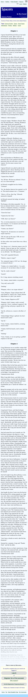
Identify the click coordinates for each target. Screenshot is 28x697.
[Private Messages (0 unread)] (18, 4)
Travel (19, 25)
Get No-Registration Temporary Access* (14, 684)
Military (15, 25)
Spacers (21, 1)
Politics (10, 25)
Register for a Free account (14, 678)
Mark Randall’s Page (13, 692)
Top (6, 692)
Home (2, 1)
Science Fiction (9, 23)
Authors (7, 1)
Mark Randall (14, 1)
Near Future (21, 23)
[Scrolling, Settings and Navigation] (26, 1)
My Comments (22, 692)
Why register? (14, 680)
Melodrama (4, 25)
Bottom (25, 4)
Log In (20, 4)
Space (15, 23)
